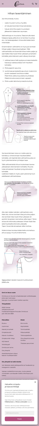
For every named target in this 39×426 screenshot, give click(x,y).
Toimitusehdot (25, 329)
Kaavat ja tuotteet (7, 329)
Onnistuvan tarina (7, 347)
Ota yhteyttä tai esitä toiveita (27, 339)
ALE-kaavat (5, 341)
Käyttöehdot (25, 326)
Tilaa (19, 419)
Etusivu (4, 323)
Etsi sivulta (24, 323)
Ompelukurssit (6, 332)
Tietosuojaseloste (26, 335)
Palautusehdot (25, 332)
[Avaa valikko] (3, 3)
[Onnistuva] (19, 3)
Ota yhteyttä (6, 350)
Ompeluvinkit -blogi (8, 338)
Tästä (4, 280)
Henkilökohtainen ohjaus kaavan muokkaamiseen (10, 354)
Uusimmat (5, 326)
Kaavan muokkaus (7, 335)
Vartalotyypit (6, 344)
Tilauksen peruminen (27, 343)
